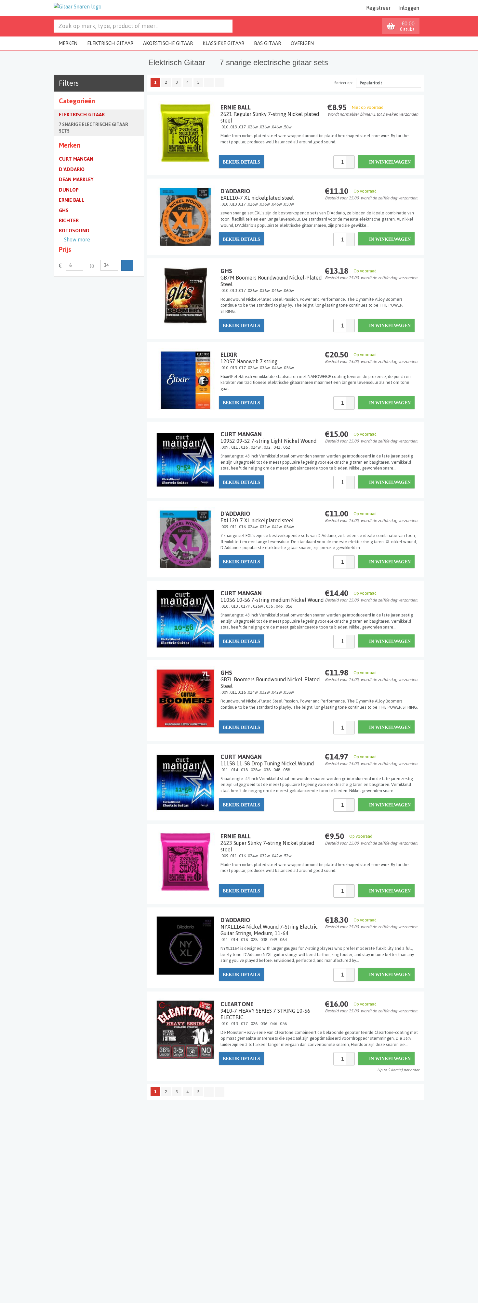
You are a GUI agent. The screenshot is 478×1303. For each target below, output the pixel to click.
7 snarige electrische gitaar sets (93, 128)
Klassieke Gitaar (223, 43)
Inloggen (408, 7)
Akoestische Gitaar (168, 43)
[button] (350, 159)
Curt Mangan (76, 159)
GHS (64, 210)
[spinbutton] (340, 162)
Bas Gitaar (267, 43)
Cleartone (265, 1010)
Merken (68, 43)
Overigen (302, 43)
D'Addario (72, 169)
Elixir (248, 357)
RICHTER (69, 220)
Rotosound (74, 230)
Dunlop (69, 190)
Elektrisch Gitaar (110, 43)
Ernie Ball (71, 200)
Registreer (378, 7)
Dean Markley (76, 179)
